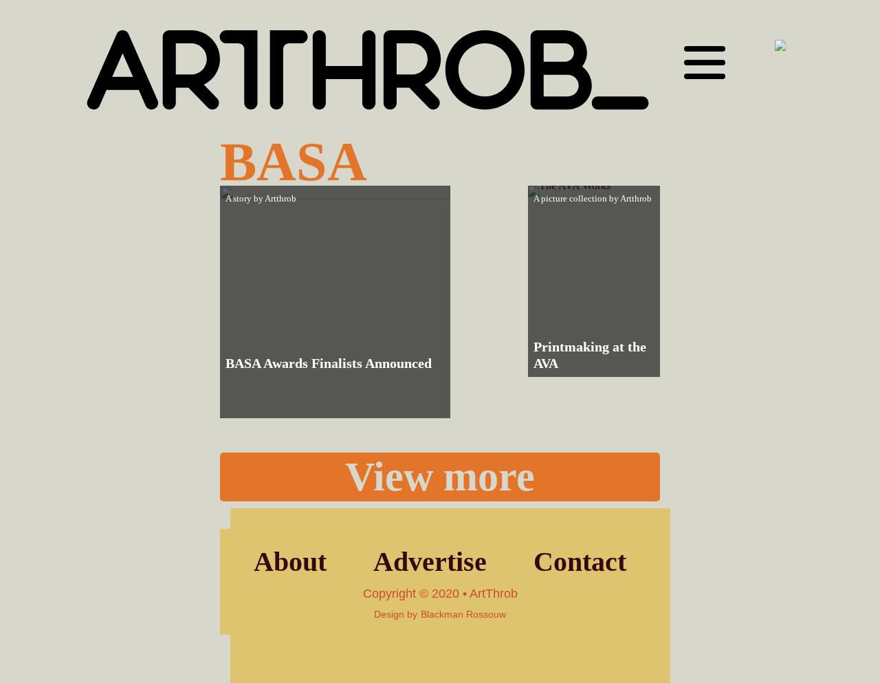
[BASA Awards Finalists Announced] (335, 302)
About (290, 561)
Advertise (430, 561)
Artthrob (280, 198)
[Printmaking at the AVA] (594, 281)
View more (440, 476)
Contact (580, 561)
